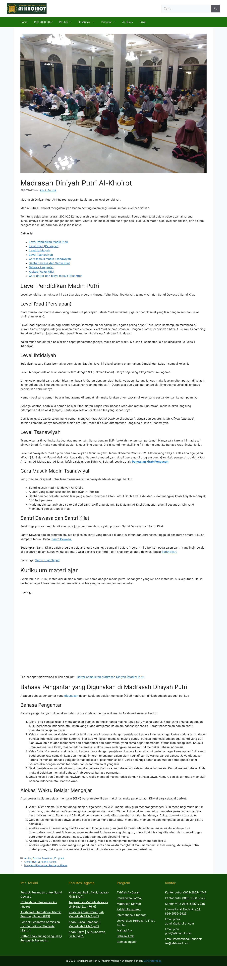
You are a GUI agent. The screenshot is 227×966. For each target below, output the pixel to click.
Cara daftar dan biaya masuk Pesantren (55, 275)
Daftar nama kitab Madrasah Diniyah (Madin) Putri (111, 677)
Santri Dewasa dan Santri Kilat (49, 263)
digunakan (71, 695)
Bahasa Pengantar (41, 267)
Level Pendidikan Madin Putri (48, 242)
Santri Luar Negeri (47, 560)
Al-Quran (127, 22)
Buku (143, 22)
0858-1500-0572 (193, 898)
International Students (131, 915)
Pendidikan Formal (129, 898)
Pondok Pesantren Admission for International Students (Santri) (40, 926)
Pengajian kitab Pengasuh (150, 461)
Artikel (27, 858)
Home (23, 22)
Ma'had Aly (124, 930)
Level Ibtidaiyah (39, 250)
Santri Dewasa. (62, 539)
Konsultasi (84, 22)
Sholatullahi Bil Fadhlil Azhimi (40, 861)
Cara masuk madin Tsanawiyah (50, 259)
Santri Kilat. (169, 551)
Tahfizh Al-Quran (128, 892)
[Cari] (215, 9)
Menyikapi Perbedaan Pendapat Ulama (45, 865)
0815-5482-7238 (193, 903)
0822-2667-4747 (194, 892)
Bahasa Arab (125, 936)
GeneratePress (152, 960)
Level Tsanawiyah (41, 254)
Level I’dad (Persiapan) (44, 246)
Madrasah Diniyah (129, 903)
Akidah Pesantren (129, 909)
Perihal (63, 22)
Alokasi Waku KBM (41, 271)
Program (106, 22)
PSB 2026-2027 (43, 22)
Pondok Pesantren (43, 858)
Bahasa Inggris (126, 941)
